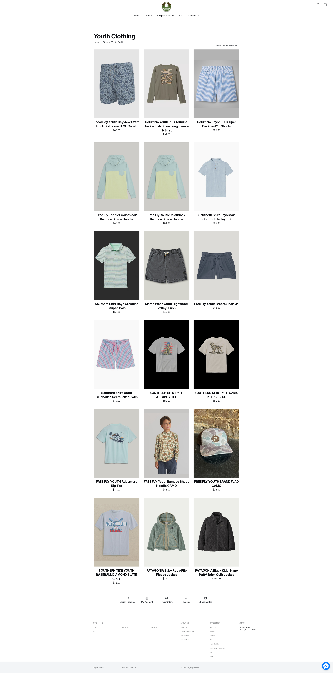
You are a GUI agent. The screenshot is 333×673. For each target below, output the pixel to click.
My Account (147, 602)
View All (212, 656)
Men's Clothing (214, 644)
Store (137, 15)
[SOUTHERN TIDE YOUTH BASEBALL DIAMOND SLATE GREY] (116, 532)
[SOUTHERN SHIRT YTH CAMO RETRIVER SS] (216, 354)
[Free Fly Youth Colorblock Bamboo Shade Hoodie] (166, 176)
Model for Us (185, 635)
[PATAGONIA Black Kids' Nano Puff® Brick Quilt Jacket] (216, 532)
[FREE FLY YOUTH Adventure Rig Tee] (116, 443)
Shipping (154, 627)
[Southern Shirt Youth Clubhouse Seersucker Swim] (116, 354)
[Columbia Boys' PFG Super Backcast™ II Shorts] (216, 83)
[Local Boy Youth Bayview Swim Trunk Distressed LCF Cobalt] (116, 83)
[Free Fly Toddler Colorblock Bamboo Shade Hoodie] (116, 176)
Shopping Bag (205, 602)
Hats (211, 640)
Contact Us (193, 15)
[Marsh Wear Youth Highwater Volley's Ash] (166, 265)
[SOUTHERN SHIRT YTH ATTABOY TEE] (166, 354)
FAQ (181, 15)
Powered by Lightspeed (190, 668)
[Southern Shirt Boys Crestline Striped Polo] (116, 265)
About (149, 15)
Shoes (211, 652)
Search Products (127, 602)
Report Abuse (98, 668)
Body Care (213, 631)
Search (95, 627)
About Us (184, 627)
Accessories (213, 627)
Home (96, 42)
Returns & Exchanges (187, 631)
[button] (166, 7)
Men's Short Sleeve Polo (217, 648)
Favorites (186, 602)
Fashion (212, 635)
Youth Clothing (118, 42)
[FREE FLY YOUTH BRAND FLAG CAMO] (216, 443)
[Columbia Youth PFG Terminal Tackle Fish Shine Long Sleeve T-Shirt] (166, 83)
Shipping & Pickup (165, 15)
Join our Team (185, 640)
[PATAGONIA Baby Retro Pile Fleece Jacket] (166, 532)
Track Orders (167, 602)
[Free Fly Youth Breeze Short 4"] (216, 265)
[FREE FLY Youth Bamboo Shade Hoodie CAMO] (166, 443)
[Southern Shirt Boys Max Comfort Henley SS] (216, 176)
